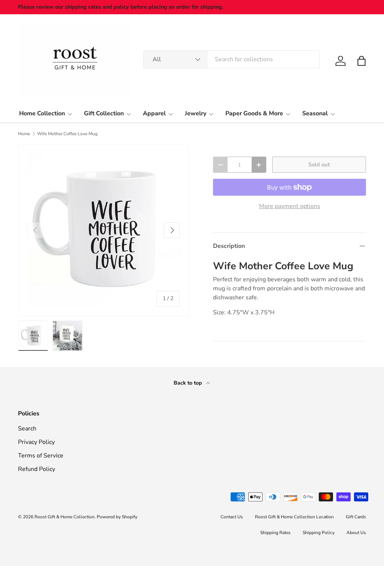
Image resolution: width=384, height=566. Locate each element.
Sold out (319, 164)
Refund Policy (36, 469)
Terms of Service (40, 455)
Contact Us (231, 517)
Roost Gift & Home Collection (64, 517)
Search (27, 428)
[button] (361, 61)
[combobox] (231, 59)
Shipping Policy (318, 533)
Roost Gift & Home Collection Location (294, 517)
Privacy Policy (36, 442)
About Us (356, 533)
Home (24, 133)
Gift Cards (356, 517)
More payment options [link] (289, 206)
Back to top (188, 382)
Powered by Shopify (117, 517)
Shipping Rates (275, 533)
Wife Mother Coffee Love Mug (67, 133)
